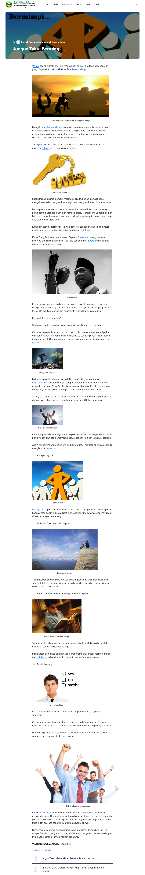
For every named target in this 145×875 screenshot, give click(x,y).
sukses (45, 148)
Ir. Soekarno (82, 237)
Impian (39, 144)
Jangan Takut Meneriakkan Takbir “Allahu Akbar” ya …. (69, 858)
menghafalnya (39, 382)
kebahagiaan (44, 812)
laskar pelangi (79, 69)
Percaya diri (38, 509)
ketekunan (42, 657)
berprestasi (51, 448)
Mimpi (36, 66)
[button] (137, 4)
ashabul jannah (50, 127)
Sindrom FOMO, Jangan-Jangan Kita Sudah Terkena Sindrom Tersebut (72, 869)
